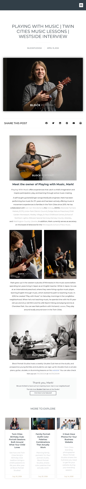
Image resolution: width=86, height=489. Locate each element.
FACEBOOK (41, 374)
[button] (81, 5)
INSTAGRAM (54, 374)
